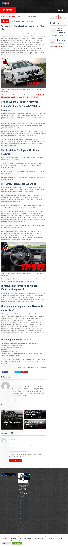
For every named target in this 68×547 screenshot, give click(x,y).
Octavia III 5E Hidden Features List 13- (32, 413)
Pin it (25, 371)
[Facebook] (52, 17)
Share (5, 371)
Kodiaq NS (28, 97)
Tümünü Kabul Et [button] (17, 543)
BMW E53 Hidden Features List (61, 30)
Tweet (18, 371)
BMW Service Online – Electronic (61, 42)
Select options (20, 511)
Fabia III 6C (14, 97)
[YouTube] (60, 17)
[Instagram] (56, 17)
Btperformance (20, 21)
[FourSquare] (64, 17)
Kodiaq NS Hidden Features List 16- (12, 423)
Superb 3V (6, 97)
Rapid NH (35, 97)
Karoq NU (21, 97)
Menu (60, 10)
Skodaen (5, 21)
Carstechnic (29, 367)
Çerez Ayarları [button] (6, 543)
